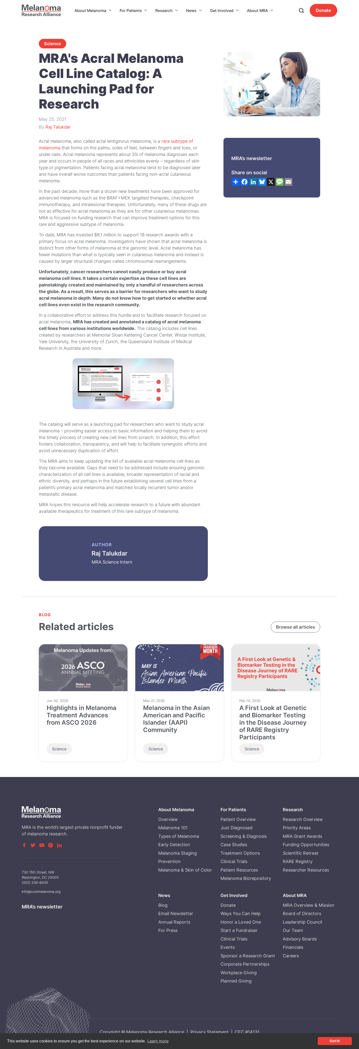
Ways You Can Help (241, 913)
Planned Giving (236, 980)
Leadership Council (302, 922)
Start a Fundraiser (239, 930)
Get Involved (221, 10)
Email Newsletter (175, 913)
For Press (168, 930)
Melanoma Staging (177, 853)
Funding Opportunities (306, 844)
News (191, 10)
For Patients (131, 10)
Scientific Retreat (300, 853)
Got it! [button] (335, 1041)
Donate (323, 10)
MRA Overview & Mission (308, 905)
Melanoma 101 (173, 827)
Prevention (169, 861)
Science (52, 43)
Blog (163, 905)
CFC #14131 (247, 1032)
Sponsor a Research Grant (248, 955)
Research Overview (303, 819)
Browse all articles (295, 627)
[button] (93, 10)
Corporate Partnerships (245, 964)
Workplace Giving (239, 972)
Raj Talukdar (58, 127)
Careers (291, 955)
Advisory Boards (300, 938)
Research (164, 10)
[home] (41, 10)
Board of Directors (302, 913)
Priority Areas (297, 827)
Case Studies (234, 844)
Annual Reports (174, 922)
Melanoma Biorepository (246, 878)
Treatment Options (240, 853)
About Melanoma (90, 10)
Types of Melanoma (178, 836)
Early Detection (174, 844)
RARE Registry (298, 861)
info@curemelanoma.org (41, 891)
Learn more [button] (158, 1040)
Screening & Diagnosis (244, 836)
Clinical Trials (234, 861)
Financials (293, 947)
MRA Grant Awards (302, 836)
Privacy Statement (209, 1032)
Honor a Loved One (241, 922)
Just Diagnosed (237, 827)
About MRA (257, 10)
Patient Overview (238, 819)
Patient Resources (239, 870)
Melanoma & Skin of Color (185, 870)
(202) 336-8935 (35, 882)
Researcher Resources (306, 870)
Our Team (293, 930)
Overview (168, 819)
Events (228, 947)
